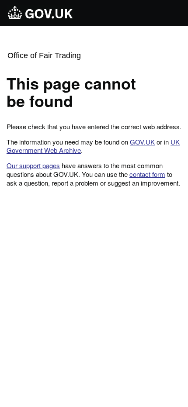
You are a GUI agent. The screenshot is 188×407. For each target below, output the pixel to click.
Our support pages (33, 165)
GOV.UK (142, 141)
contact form (147, 174)
